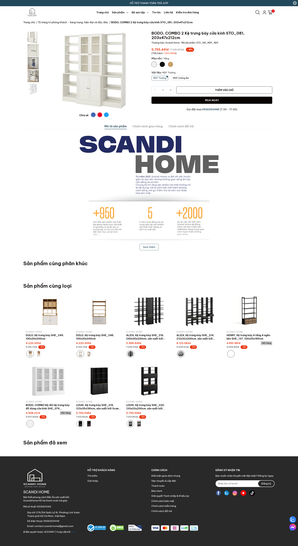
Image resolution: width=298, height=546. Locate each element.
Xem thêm (149, 247)
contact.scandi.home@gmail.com (53, 526)
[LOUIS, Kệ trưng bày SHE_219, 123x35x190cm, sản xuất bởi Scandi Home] (99, 381)
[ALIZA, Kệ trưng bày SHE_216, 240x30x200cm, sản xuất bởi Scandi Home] (149, 311)
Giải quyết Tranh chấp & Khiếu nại (170, 495)
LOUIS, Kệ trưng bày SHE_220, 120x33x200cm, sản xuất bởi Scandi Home (145, 408)
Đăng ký (266, 483)
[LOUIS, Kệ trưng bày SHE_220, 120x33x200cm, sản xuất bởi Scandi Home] (149, 381)
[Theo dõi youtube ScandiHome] (243, 493)
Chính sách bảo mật (162, 501)
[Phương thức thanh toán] (174, 528)
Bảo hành (156, 490)
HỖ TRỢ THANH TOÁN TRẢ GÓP (149, 3)
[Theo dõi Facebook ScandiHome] (218, 493)
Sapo (74, 532)
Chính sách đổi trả (161, 511)
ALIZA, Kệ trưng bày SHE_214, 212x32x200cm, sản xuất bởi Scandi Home (195, 339)
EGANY (50, 532)
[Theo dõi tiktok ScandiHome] (252, 493)
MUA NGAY (212, 100)
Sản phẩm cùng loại (47, 286)
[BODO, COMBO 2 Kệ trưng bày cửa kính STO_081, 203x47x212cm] (94, 70)
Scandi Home (172, 42)
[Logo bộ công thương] (114, 528)
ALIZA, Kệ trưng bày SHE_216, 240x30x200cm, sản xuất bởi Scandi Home (145, 339)
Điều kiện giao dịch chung (165, 475)
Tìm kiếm (92, 475)
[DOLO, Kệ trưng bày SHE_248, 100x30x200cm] (99, 311)
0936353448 (210, 109)
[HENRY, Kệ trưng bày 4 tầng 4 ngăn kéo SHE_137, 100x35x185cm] (249, 311)
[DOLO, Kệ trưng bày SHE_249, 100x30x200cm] (48, 311)
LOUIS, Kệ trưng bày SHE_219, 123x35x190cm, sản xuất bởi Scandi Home (98, 408)
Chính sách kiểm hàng (163, 505)
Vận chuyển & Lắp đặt (163, 480)
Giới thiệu (92, 480)
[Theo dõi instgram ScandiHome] (235, 493)
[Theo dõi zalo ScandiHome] (227, 493)
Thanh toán (158, 485)
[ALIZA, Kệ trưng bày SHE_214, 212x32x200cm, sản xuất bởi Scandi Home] (199, 311)
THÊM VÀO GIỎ (224, 90)
